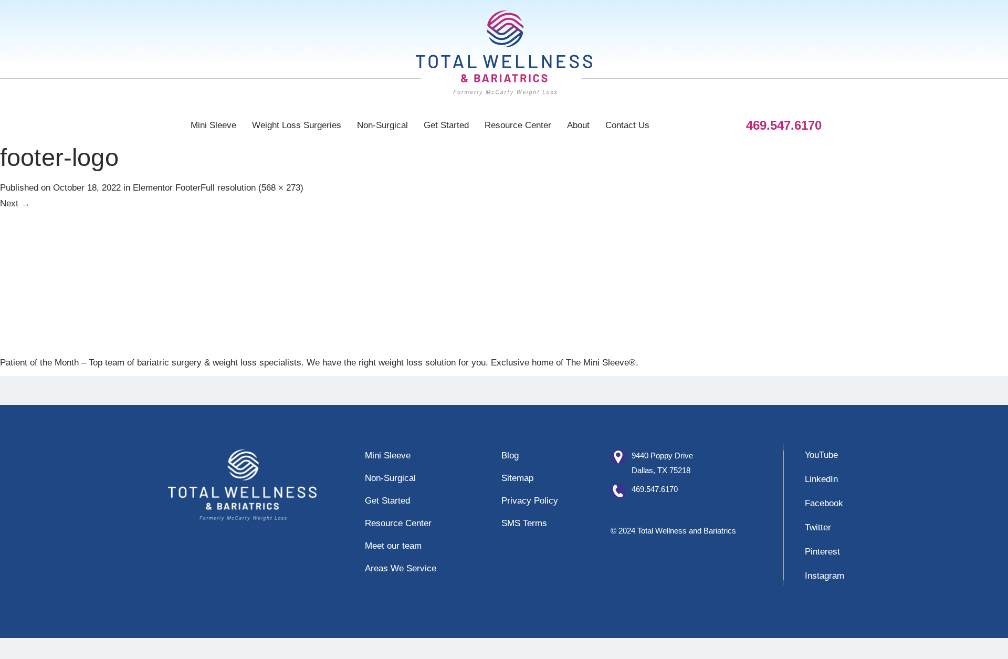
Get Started (446, 125)
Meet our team (393, 546)
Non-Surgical (382, 125)
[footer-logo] (149, 282)
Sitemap (517, 478)
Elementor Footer (167, 188)
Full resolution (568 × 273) (252, 188)
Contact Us (627, 125)
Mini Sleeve (213, 125)
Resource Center (518, 125)
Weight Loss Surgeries (296, 125)
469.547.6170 (655, 489)
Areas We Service (400, 568)
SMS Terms (524, 523)
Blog (510, 456)
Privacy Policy (529, 501)
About (578, 125)
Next (15, 203)
